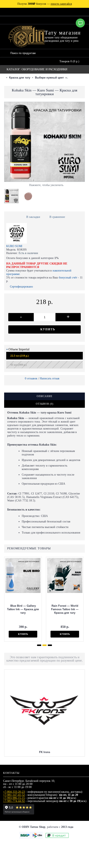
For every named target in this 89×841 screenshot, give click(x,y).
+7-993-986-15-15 (14, 797)
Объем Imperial (18, 349)
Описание (44, 396)
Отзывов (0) (44, 403)
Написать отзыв (49, 378)
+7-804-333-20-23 (14, 791)
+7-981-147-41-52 (14, 794)
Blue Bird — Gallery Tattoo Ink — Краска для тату (23, 609)
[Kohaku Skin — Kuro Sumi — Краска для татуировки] (12, 195)
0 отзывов (31, 378)
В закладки (33, 216)
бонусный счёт (68, 277)
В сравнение (57, 216)
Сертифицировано (21, 286)
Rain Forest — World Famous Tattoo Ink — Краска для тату (64, 609)
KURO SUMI (14, 246)
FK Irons (44, 752)
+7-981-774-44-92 (14, 801)
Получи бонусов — (44, 3)
